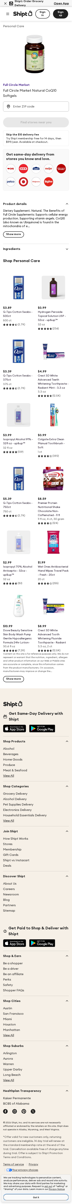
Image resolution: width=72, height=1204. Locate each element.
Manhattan (11, 1029)
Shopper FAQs (13, 990)
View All (8, 775)
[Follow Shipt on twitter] (33, 1111)
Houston (9, 1024)
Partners (9, 905)
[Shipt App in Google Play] (42, 729)
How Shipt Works (15, 838)
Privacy (33, 1164)
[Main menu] (8, 14)
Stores (7, 844)
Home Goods (12, 759)
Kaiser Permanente (17, 1098)
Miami (7, 1019)
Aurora (8, 1058)
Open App (61, 3)
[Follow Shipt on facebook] (5, 1111)
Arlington (10, 1053)
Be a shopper (13, 963)
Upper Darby (12, 1069)
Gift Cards (10, 854)
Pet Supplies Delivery (18, 804)
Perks (7, 979)
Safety (8, 985)
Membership (12, 849)
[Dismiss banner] (5, 3)
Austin (7, 1008)
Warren (8, 1064)
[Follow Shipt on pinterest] (24, 1111)
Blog (6, 899)
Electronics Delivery (17, 809)
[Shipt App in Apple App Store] (14, 729)
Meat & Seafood (15, 770)
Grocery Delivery (15, 793)
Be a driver (10, 968)
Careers (9, 889)
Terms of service (13, 1164)
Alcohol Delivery (15, 799)
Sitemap (9, 910)
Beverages (10, 754)
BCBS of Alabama (16, 1103)
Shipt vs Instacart (16, 860)
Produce (9, 765)
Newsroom (11, 894)
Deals (7, 865)
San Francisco (13, 1013)
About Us (10, 883)
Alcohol (8, 748)
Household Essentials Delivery (25, 815)
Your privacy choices (25, 1170)
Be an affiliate (13, 974)
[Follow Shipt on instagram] (14, 1111)
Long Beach (12, 1074)
